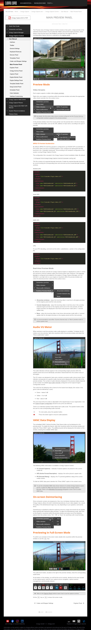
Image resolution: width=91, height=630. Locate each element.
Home (16, 11)
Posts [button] (49, 3)
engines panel (66, 35)
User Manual (64, 11)
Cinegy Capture (24, 11)
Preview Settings (78, 116)
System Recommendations (17, 111)
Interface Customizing (16, 96)
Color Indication (14, 93)
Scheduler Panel (14, 90)
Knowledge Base (40, 3)
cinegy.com (51, 624)
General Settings (15, 48)
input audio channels (54, 383)
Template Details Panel (16, 83)
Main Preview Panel (76, 11)
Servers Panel (14, 55)
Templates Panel (15, 58)
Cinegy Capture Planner (16, 103)
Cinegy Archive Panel (16, 71)
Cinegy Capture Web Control (17, 99)
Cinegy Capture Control (52, 11)
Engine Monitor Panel (16, 77)
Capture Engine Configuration (43, 403)
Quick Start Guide (14, 26)
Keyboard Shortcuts (15, 52)
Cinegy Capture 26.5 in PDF (19, 18)
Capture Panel (14, 74)
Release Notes (13, 114)
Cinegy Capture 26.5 (37, 11)
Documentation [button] (25, 3)
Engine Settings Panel (16, 80)
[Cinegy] (11, 3)
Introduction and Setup (15, 29)
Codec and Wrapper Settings (18, 61)
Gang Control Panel (15, 87)
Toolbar (12, 45)
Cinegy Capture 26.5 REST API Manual (18, 106)
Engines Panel (14, 67)
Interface (12, 42)
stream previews (59, 93)
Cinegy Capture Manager (16, 32)
